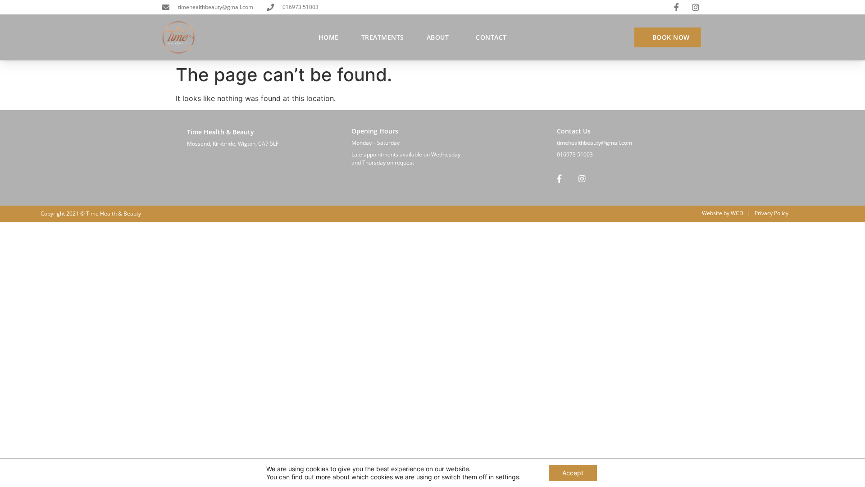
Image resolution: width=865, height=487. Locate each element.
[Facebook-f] (559, 178)
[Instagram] (581, 178)
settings (507, 477)
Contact (491, 37)
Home (329, 37)
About (438, 37)
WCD (737, 213)
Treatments (382, 37)
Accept (572, 473)
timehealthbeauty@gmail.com (594, 143)
